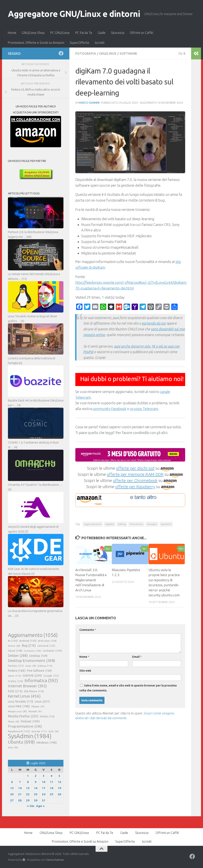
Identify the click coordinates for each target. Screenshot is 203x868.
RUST (54, 731)
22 (28, 794)
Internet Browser (27, 686)
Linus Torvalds (20, 701)
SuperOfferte (79, 42)
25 (51, 794)
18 (51, 788)
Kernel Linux (24, 696)
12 (59, 782)
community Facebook (109, 409)
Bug (29, 645)
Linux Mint (19, 706)
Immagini (152, 524)
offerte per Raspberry (135, 486)
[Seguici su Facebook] (61, 53)
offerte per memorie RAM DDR (135, 474)
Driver (30, 666)
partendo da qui (154, 323)
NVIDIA (47, 716)
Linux (42, 701)
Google (51, 675)
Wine (13, 747)
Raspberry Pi (19, 731)
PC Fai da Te (83, 32)
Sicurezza (117, 32)
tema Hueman (55, 859)
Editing (122, 524)
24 (43, 794)
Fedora (16, 670)
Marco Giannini (89, 102)
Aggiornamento (93, 524)
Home (12, 32)
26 (59, 794)
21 (20, 794)
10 (43, 782)
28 (20, 800)
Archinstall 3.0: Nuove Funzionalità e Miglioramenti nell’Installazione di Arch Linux (91, 580)
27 (12, 800)
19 (59, 788)
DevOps (16, 665)
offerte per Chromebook (135, 480)
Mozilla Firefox (23, 716)
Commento (87, 629)
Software (128, 53)
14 (20, 788)
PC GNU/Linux (60, 32)
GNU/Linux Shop (33, 32)
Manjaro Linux (17, 711)
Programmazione (25, 726)
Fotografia (85, 53)
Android (27, 640)
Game (14, 675)
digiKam (109, 524)
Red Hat (39, 731)
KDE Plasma (34, 691)
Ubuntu (21, 742)
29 (28, 800)
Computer (32, 650)
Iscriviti (99, 42)
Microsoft (35, 711)
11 (51, 782)
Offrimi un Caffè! (141, 32)
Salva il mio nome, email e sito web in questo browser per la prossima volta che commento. (128, 688)
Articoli (14, 646)
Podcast (30, 721)
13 (12, 788)
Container (52, 650)
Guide (101, 32)
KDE (15, 691)
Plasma (13, 721)
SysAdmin (166, 524)
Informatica (41, 680)
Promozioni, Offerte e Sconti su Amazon (36, 42)
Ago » (40, 806)
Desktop (38, 655)
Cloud (15, 650)
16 (35, 788)
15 (28, 788)
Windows (46, 742)
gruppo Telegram (144, 409)
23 (35, 794)
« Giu (30, 806)
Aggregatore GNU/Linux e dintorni (74, 13)
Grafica (15, 681)
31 (43, 800)
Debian (18, 655)
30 (35, 800)
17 (43, 788)
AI (13, 640)
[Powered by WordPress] (24, 859)
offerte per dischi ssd (135, 468)
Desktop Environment (31, 660)
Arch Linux (47, 640)
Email (137, 656)
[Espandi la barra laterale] (196, 53)
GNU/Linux (108, 53)
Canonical (46, 645)
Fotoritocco (136, 524)
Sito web (85, 670)
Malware (37, 706)
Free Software (39, 670)
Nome (84, 656)
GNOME (32, 675)
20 (12, 794)
